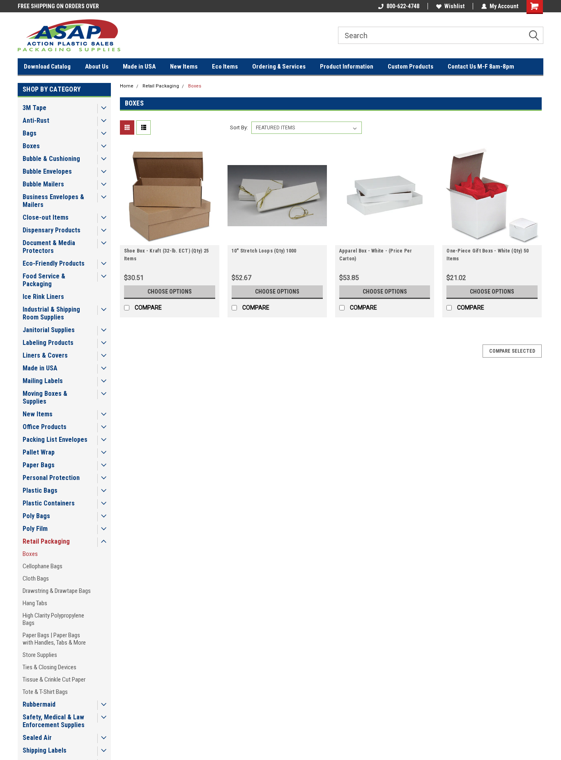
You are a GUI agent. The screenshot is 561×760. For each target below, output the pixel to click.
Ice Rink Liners (43, 297)
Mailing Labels (43, 381)
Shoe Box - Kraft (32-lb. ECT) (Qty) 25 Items (166, 255)
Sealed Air (37, 738)
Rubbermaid (39, 704)
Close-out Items (46, 217)
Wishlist (454, 6)
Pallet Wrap (39, 452)
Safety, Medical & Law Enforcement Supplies (54, 721)
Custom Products (410, 66)
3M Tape (34, 108)
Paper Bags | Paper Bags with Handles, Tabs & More (54, 638)
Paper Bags (39, 465)
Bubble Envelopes (47, 171)
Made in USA (139, 66)
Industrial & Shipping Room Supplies (51, 313)
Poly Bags (36, 516)
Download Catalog (47, 66)
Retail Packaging (46, 541)
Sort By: (239, 127)
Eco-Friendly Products (54, 263)
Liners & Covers (45, 355)
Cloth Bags (36, 578)
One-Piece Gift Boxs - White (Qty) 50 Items (487, 255)
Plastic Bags (40, 490)
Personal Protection (51, 478)
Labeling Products (48, 343)
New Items (184, 66)
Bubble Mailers (43, 184)
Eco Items (225, 66)
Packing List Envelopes (55, 439)
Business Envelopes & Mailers (53, 201)
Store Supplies (40, 655)
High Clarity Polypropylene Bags (53, 619)
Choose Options (169, 291)
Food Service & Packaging (44, 280)
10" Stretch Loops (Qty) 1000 (264, 251)
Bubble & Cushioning (51, 159)
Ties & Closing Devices (49, 667)
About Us (96, 66)
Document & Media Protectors (49, 247)
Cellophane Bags (42, 566)
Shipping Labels (45, 750)
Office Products (45, 427)
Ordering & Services (279, 66)
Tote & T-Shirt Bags (45, 692)
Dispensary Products (51, 230)
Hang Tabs (35, 603)
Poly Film (35, 529)
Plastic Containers (49, 503)
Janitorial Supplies (49, 330)
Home (126, 86)
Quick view (169, 239)
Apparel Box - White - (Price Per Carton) (375, 255)
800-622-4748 (402, 6)
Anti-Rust (36, 120)
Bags (30, 133)
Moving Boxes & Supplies (45, 397)
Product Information (346, 66)
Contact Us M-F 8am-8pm (481, 66)
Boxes (31, 146)
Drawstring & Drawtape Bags (57, 591)
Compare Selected (512, 351)
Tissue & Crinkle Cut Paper (54, 679)
